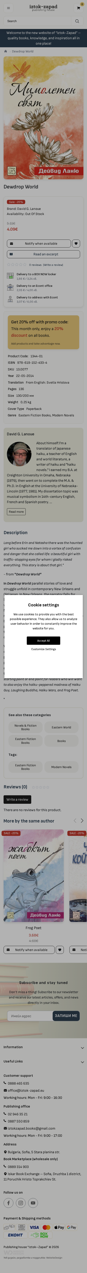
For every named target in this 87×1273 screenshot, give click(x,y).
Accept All (43, 640)
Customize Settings (43, 649)
